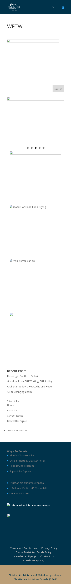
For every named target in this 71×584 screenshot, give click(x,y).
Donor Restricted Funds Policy (34, 552)
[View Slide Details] (35, 120)
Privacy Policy (49, 548)
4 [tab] (39, 148)
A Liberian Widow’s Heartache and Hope (29, 386)
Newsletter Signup (25, 556)
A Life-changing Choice (20, 391)
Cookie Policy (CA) (33, 560)
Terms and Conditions (23, 548)
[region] (35, 120)
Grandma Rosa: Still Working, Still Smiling (29, 381)
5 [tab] (43, 148)
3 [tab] (36, 148)
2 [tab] (32, 148)
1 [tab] (28, 148)
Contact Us (47, 556)
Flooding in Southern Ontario (23, 376)
